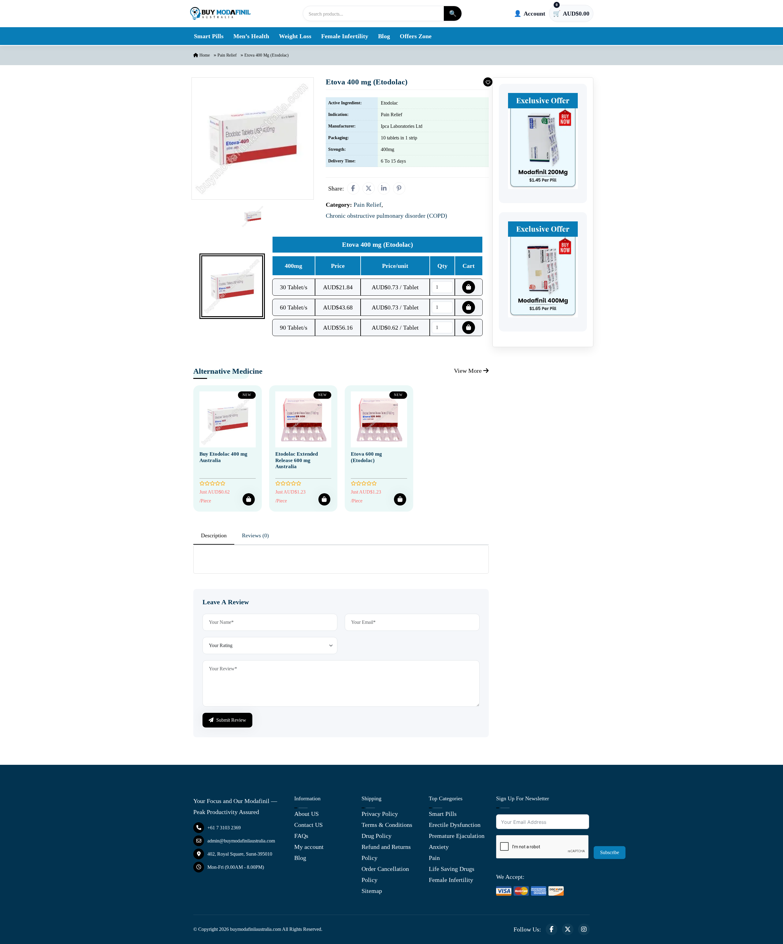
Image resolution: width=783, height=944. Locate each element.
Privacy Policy (380, 813)
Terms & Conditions (387, 824)
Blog (384, 36)
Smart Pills (209, 36)
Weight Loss (295, 36)
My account (309, 846)
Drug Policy (377, 835)
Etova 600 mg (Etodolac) (366, 457)
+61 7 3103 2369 (224, 827)
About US (306, 813)
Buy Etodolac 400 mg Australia (223, 457)
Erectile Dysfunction (455, 824)
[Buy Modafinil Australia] (220, 13)
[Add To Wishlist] (487, 82)
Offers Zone (416, 36)
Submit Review (230, 720)
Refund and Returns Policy (386, 852)
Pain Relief (227, 55)
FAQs (301, 835)
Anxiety (439, 846)
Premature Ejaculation (456, 835)
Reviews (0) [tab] (255, 535)
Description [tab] (214, 535)
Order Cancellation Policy (385, 874)
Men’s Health (251, 36)
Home (204, 55)
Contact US (308, 824)
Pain (434, 857)
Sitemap (372, 890)
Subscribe (609, 852)
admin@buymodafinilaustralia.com (241, 840)
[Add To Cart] (248, 499)
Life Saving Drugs (451, 868)
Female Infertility (344, 36)
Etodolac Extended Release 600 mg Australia (296, 460)
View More (468, 370)
